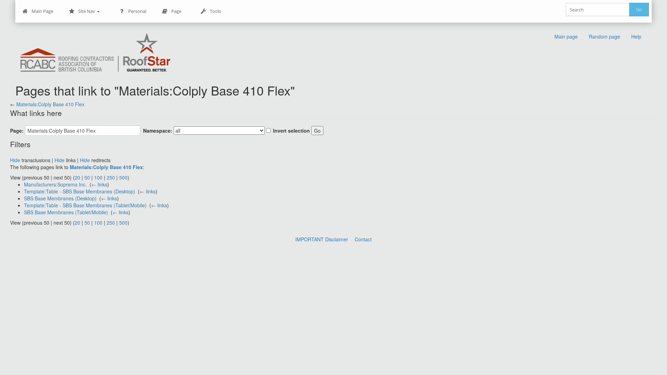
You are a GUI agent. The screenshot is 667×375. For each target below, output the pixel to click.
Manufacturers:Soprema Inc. (55, 184)
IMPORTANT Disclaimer (321, 239)
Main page (566, 36)
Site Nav (87, 11)
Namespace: (157, 130)
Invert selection (291, 130)
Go (639, 9)
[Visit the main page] (95, 53)
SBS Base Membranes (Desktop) (60, 198)
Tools (215, 11)
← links (99, 184)
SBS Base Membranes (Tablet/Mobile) (66, 212)
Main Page (42, 11)
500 (123, 177)
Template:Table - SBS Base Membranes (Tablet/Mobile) (85, 205)
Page (176, 11)
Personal (137, 11)
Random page (604, 36)
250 (111, 177)
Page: (17, 130)
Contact (363, 239)
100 (98, 177)
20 (77, 177)
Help (636, 36)
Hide (15, 160)
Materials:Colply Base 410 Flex (50, 104)
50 (87, 177)
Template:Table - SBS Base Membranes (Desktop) (79, 191)
